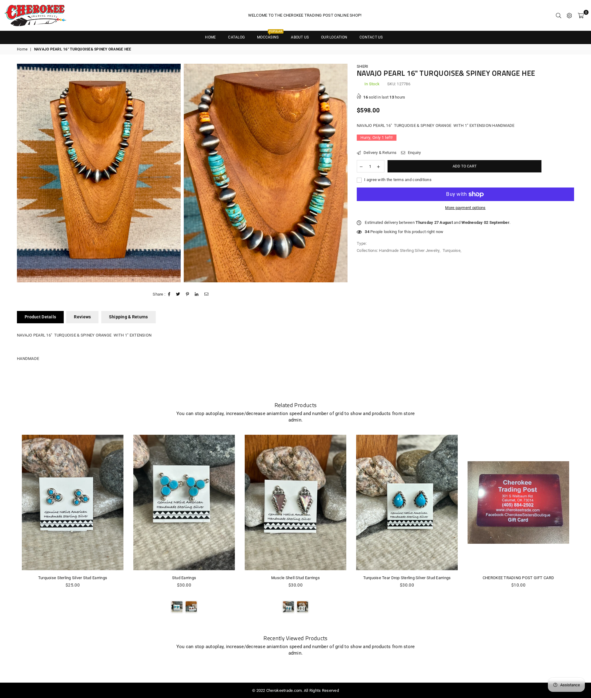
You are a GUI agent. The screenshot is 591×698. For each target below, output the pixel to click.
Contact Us (371, 37)
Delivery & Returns (379, 152)
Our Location (334, 37)
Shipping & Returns (128, 316)
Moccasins (269, 35)
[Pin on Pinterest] (187, 294)
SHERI (362, 66)
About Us (300, 37)
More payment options (465, 207)
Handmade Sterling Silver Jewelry (409, 250)
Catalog (236, 37)
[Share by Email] (206, 294)
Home (22, 49)
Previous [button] (10, 531)
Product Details (40, 316)
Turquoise (451, 250)
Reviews (82, 316)
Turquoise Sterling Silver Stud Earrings (72, 577)
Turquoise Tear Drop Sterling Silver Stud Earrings (407, 577)
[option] (99, 173)
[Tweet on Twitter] (178, 294)
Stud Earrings (184, 577)
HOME (210, 37)
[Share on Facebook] (169, 294)
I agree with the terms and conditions (397, 179)
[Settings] (569, 15)
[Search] (558, 15)
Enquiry (414, 152)
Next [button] (581, 531)
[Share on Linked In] (196, 294)
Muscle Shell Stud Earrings (295, 577)
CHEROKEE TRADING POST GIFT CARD (518, 577)
